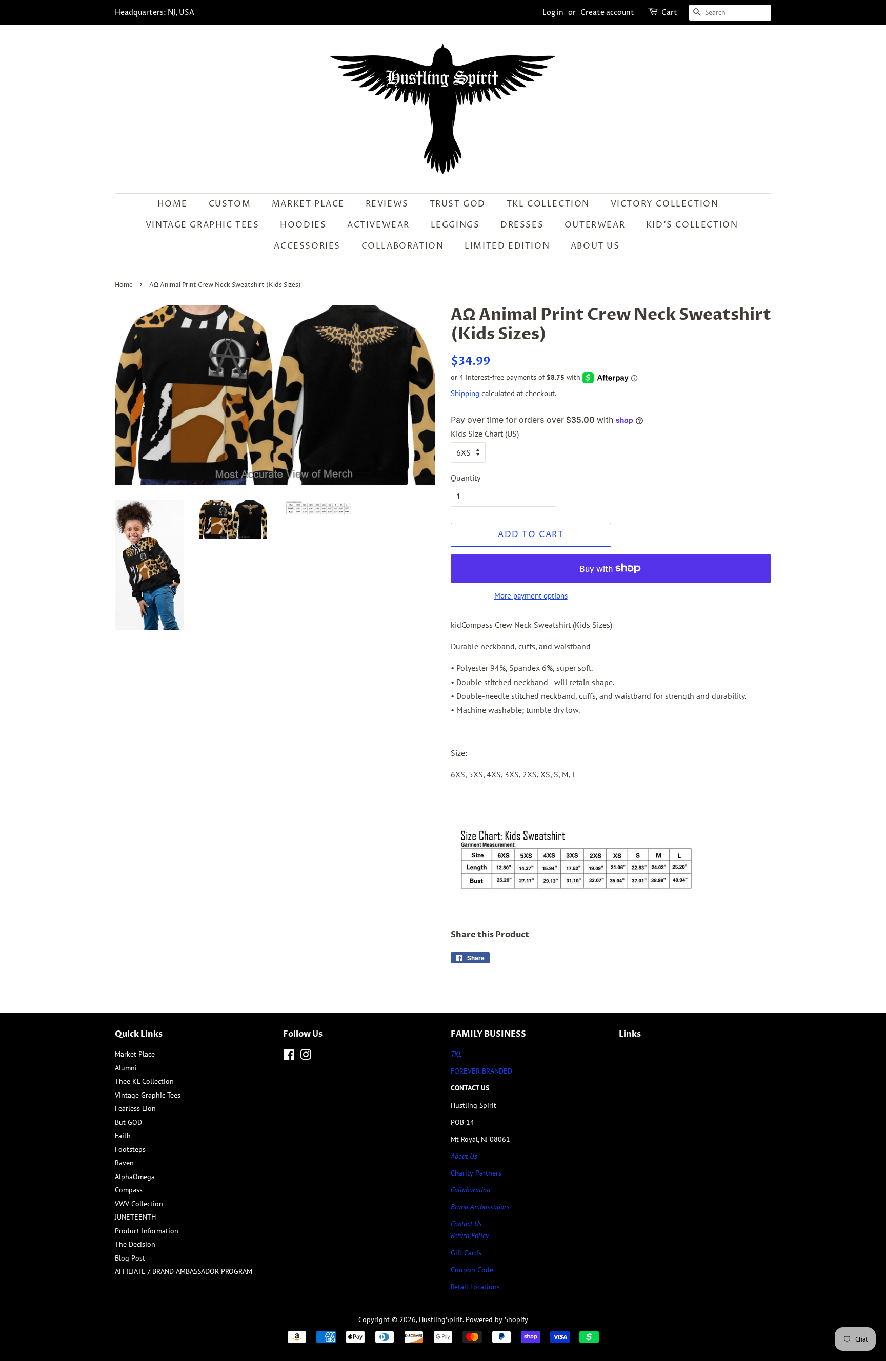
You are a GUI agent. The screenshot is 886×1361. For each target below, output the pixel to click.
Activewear (378, 225)
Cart (669, 12)
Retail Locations (475, 1286)
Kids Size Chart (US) (485, 433)
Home (172, 204)
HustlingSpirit (440, 1319)
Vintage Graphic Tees (202, 225)
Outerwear (595, 225)
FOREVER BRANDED (481, 1071)
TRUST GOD (458, 204)
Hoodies (303, 225)
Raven (124, 1162)
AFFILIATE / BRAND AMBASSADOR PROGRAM (183, 1271)
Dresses (521, 225)
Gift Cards (466, 1252)
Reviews (387, 204)
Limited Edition (507, 246)
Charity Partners (476, 1173)
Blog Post (130, 1258)
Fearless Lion (135, 1108)
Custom (230, 204)
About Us (595, 246)
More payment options (531, 596)
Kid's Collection (692, 225)
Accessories (307, 246)
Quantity (465, 477)
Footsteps (130, 1149)
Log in (552, 12)
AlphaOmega (135, 1176)
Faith (123, 1135)
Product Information (146, 1230)
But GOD (128, 1122)
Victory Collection (665, 204)
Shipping (465, 393)
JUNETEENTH (135, 1217)
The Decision (135, 1244)
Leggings (455, 225)
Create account (607, 12)
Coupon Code (472, 1269)
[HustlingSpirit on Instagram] (305, 1056)
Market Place (308, 204)
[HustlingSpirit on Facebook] (289, 1056)
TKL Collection (548, 204)
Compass (129, 1189)
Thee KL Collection (144, 1081)
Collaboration (402, 246)
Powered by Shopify (497, 1319)
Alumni (126, 1068)
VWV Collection (139, 1203)
